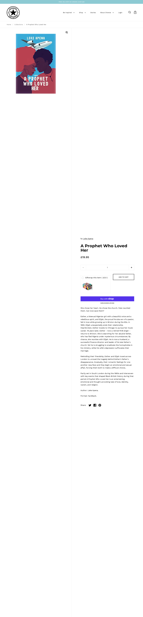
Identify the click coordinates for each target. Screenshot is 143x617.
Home (9, 24)
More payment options (107, 303)
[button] (131, 267)
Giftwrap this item (96, 278)
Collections (18, 24)
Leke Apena (88, 239)
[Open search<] (129, 12)
